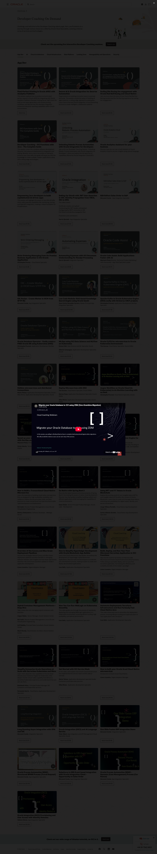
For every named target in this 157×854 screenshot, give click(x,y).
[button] (154, 3)
